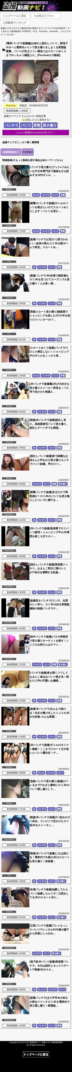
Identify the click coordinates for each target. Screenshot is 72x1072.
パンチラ (12, 125)
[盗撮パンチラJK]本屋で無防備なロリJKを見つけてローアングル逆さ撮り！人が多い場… (50, 279)
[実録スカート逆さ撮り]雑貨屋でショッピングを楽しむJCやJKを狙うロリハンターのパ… (50, 315)
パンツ (26, 125)
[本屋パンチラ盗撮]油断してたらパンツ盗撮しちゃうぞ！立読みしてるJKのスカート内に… (49, 893)
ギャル (36, 195)
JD (34, 700)
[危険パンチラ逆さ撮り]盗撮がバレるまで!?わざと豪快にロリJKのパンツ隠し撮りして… (49, 785)
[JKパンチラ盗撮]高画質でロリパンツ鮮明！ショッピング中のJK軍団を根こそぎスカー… (50, 532)
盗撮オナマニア (12, 116)
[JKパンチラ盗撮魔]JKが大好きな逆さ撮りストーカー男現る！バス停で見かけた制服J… (49, 387)
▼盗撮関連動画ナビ (10, 152)
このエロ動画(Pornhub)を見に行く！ (35, 132)
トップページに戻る (14, 15)
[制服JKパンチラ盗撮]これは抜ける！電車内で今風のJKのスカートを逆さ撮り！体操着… (50, 857)
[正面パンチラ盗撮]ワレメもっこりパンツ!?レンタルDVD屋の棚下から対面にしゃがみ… (49, 929)
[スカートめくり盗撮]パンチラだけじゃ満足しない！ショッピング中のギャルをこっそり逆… (49, 351)
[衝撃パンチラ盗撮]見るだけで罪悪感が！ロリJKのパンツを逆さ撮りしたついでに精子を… (50, 496)
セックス (42, 989)
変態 (37, 125)
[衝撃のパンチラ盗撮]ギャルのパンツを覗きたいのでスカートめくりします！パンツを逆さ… (49, 207)
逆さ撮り (50, 125)
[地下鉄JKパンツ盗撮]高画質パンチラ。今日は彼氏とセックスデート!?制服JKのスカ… (49, 965)
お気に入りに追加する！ (38, 119)
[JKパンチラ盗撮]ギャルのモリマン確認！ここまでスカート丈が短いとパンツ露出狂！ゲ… (49, 748)
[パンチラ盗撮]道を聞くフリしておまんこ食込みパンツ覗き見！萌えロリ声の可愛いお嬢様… (49, 676)
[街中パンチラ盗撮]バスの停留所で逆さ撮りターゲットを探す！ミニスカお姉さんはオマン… (49, 640)
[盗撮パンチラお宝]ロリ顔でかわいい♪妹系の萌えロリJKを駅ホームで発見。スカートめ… (49, 243)
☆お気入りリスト (44, 15)
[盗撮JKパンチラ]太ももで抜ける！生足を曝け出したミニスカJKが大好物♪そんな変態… (50, 712)
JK (34, 267)
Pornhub (11, 105)
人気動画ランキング (14, 22)
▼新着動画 (27, 152)
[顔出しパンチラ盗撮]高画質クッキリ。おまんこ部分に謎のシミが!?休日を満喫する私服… (49, 568)
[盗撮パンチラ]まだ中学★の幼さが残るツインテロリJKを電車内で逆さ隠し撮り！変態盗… (50, 1001)
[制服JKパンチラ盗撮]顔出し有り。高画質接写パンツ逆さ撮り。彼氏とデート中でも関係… (49, 423)
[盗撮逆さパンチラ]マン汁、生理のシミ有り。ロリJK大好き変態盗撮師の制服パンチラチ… (50, 604)
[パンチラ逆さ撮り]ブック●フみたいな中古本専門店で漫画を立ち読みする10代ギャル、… (50, 171)
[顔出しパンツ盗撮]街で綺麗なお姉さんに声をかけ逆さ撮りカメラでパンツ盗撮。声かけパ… (49, 459)
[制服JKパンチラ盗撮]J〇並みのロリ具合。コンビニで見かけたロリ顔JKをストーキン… (50, 821)
